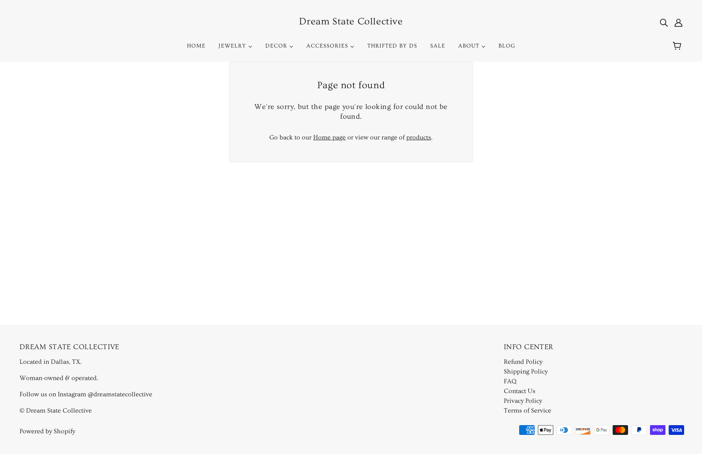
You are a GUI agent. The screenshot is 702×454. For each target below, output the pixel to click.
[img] (663, 21)
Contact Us (519, 391)
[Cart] (678, 46)
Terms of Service (527, 410)
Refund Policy (523, 361)
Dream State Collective (351, 21)
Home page (329, 137)
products (418, 137)
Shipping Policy (526, 371)
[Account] (678, 21)
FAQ (510, 381)
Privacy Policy (523, 400)
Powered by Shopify (47, 431)
